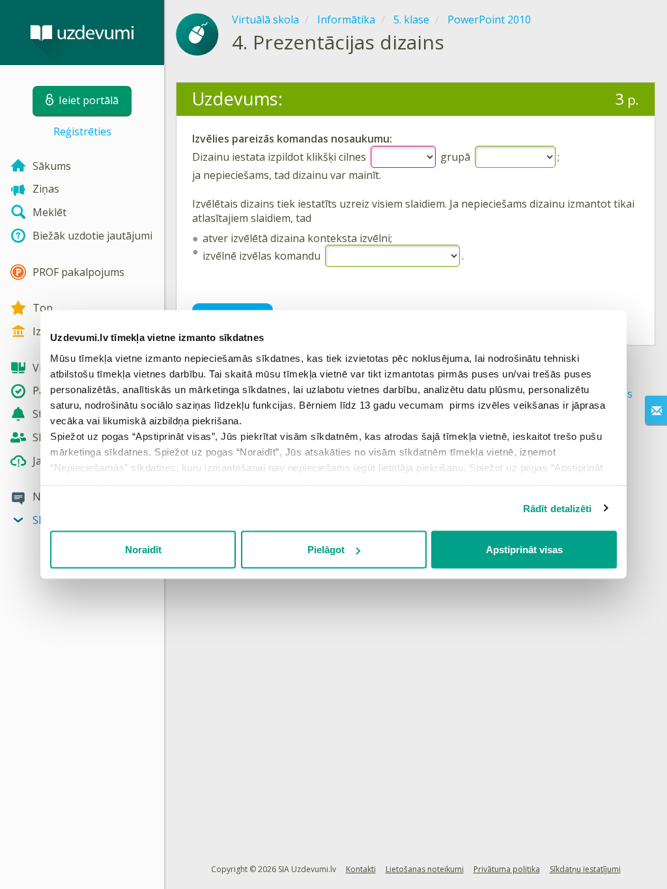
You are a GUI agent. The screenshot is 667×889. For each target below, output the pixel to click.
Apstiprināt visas (524, 549)
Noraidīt (143, 549)
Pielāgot (326, 549)
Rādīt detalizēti (557, 507)
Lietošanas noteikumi (425, 869)
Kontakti (361, 869)
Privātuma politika (507, 869)
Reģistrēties (82, 131)
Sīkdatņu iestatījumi (585, 869)
